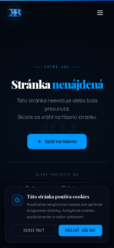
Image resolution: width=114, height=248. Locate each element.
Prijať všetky (81, 230)
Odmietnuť (33, 230)
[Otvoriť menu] (100, 12)
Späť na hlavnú (61, 141)
